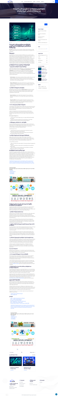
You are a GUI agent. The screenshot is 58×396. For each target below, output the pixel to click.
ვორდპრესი (11, 370)
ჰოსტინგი (39, 58)
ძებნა (46, 24)
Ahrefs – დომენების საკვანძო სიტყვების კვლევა (17, 302)
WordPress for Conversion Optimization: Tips (44, 77)
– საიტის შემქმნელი (11, 173)
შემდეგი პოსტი (32, 352)
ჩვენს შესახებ (31, 383)
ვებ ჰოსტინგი (38, 1)
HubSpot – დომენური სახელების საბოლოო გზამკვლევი (18, 298)
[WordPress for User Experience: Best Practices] (39, 79)
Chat (56, 394)
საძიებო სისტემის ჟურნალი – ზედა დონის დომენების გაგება (18, 301)
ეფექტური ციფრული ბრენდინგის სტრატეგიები (17, 293)
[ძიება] (53, 1)
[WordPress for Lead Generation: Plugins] (39, 72)
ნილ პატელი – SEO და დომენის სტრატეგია (16, 300)
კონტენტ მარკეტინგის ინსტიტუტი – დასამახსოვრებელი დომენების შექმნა (20, 303)
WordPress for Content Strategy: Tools (42, 42)
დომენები (34, 1)
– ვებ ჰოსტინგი (11, 170)
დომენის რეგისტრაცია (22, 383)
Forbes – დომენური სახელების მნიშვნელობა (16, 299)
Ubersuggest (14, 263)
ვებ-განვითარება (40, 60)
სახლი (22, 1)
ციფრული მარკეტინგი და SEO (42, 55)
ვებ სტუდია (42, 1)
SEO (45, 86)
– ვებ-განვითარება (11, 172)
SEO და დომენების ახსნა (14, 294)
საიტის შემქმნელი (21, 386)
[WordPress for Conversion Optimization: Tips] (39, 76)
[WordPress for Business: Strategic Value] (39, 69)
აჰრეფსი (18, 263)
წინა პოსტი (11, 352)
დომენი (39, 86)
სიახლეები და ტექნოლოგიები (28, 1)
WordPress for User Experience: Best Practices (44, 80)
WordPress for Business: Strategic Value (44, 70)
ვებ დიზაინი (40, 88)
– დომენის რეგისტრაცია (12, 171)
